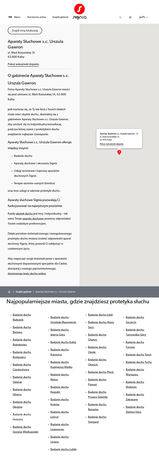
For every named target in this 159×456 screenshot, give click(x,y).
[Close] (137, 133)
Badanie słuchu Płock (101, 372)
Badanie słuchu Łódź (100, 315)
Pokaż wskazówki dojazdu (23, 64)
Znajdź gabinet (60, 17)
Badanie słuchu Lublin (63, 449)
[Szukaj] (120, 17)
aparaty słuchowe (33, 218)
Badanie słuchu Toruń (138, 355)
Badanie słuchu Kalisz (63, 342)
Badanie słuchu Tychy (139, 362)
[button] (119, 152)
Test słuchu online (36, 17)
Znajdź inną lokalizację (25, 30)
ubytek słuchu (24, 214)
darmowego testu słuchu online (27, 273)
